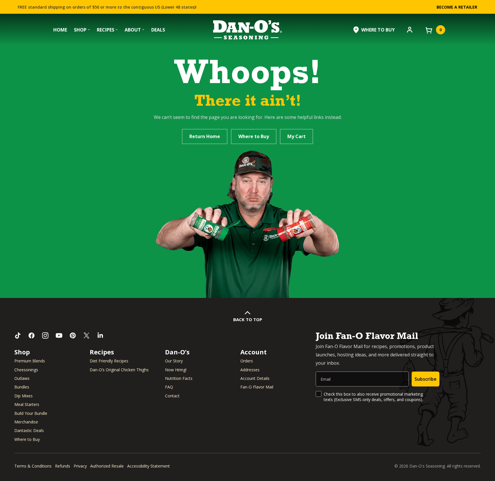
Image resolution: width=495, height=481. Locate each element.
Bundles (21, 387)
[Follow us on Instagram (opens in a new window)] (45, 335)
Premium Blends (29, 361)
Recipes (105, 30)
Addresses (250, 369)
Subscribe (426, 379)
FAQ (169, 387)
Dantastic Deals (29, 430)
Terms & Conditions (33, 466)
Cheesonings (26, 369)
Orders (246, 361)
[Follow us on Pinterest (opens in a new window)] (72, 335)
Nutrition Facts (178, 378)
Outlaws (22, 378)
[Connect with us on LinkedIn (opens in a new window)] (100, 335)
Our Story (174, 361)
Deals (158, 30)
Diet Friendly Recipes (109, 361)
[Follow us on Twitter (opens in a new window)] (86, 335)
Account (253, 352)
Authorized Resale (107, 466)
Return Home (204, 136)
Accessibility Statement (148, 466)
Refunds (62, 466)
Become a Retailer (457, 7)
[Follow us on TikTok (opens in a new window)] (17, 335)
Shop (80, 30)
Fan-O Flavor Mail (256, 387)
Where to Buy (253, 136)
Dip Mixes (23, 395)
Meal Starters (26, 404)
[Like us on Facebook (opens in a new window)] (31, 335)
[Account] (409, 29)
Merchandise (26, 422)
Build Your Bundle (30, 413)
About (133, 30)
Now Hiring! (175, 369)
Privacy (80, 466)
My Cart (296, 136)
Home (60, 30)
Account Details (255, 378)
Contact (172, 395)
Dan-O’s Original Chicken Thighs (119, 369)
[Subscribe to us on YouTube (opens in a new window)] (59, 335)
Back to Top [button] (247, 319)
